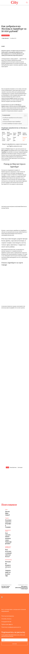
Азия (6, 509)
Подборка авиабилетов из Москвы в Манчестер (12, 118)
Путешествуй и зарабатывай (5, 587)
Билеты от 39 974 (25, 139)
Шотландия (20, 467)
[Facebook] (16, 46)
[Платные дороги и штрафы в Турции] (2, 519)
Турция (7, 518)
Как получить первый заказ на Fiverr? (8, 553)
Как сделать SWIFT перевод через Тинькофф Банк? (8, 538)
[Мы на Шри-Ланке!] (2, 510)
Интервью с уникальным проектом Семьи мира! (21, 587)
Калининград (8, 559)
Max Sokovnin (6, 38)
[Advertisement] (14, 485)
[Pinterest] (22, 46)
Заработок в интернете (8, 547)
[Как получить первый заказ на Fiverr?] (2, 547)
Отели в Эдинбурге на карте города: (12, 123)
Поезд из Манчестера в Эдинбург (12, 121)
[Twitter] (19, 46)
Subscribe (14, 643)
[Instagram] (5, 649)
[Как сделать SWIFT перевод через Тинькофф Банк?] (2, 531)
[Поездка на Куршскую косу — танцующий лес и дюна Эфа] (2, 560)
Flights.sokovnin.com (15, 146)
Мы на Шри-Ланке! (7, 513)
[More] (26, 46)
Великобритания (5, 35)
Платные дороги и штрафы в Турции (8, 523)
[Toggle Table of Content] (24, 115)
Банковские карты (8, 531)
